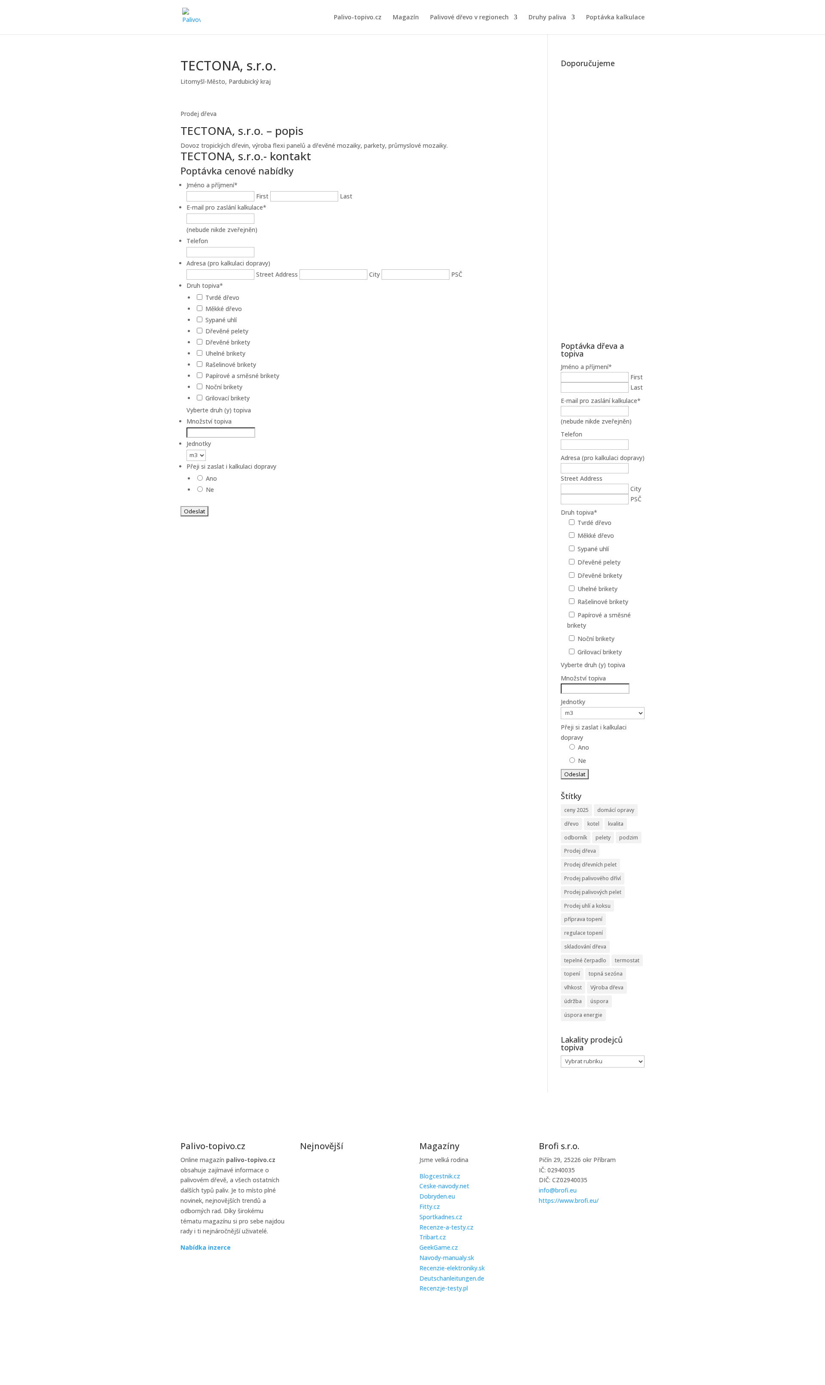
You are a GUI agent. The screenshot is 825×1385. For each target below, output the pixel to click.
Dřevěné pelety (226, 331)
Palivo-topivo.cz (358, 17)
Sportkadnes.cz (440, 1217)
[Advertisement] (603, 200)
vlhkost (573, 987)
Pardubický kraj (250, 81)
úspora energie (583, 1015)
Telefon (197, 241)
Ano (211, 478)
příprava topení (583, 919)
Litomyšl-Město (202, 81)
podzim (628, 837)
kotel (593, 823)
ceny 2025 (576, 810)
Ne (210, 489)
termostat (627, 960)
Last (346, 196)
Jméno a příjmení (212, 185)
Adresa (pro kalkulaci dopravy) (228, 263)
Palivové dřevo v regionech (469, 17)
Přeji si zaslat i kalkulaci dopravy (231, 466)
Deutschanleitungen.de (451, 1278)
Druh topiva (204, 285)
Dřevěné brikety (227, 342)
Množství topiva (209, 421)
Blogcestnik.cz (439, 1176)
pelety (603, 837)
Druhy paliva (547, 17)
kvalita (615, 823)
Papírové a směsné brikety (242, 376)
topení (572, 973)
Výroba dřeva (606, 987)
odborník (575, 837)
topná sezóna (606, 973)
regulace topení (583, 933)
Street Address (277, 274)
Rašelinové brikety (230, 364)
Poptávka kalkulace (615, 17)
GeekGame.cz (438, 1247)
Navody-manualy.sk (446, 1258)
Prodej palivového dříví (592, 878)
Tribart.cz (432, 1237)
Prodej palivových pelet (592, 892)
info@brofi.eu (558, 1190)
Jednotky (198, 443)
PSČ (456, 274)
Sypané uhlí (221, 320)
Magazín (406, 17)
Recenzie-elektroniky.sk (452, 1268)
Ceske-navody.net (444, 1186)
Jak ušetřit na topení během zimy (350, 1256)
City (374, 274)
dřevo (571, 823)
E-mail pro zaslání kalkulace (226, 207)
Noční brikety (223, 387)
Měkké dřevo (223, 309)
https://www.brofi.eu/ (569, 1200)
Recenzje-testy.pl (443, 1288)
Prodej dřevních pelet (590, 864)
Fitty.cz (429, 1206)
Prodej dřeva (580, 850)
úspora (599, 1001)
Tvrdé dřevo (222, 297)
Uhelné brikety (225, 353)
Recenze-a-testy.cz (446, 1227)
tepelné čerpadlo (585, 960)
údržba (573, 1001)
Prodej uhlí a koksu (587, 905)
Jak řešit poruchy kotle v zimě (343, 1169)
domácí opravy (615, 810)
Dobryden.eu (437, 1196)
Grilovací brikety (227, 398)
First (262, 196)
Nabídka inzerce (205, 1247)
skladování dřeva (585, 946)
